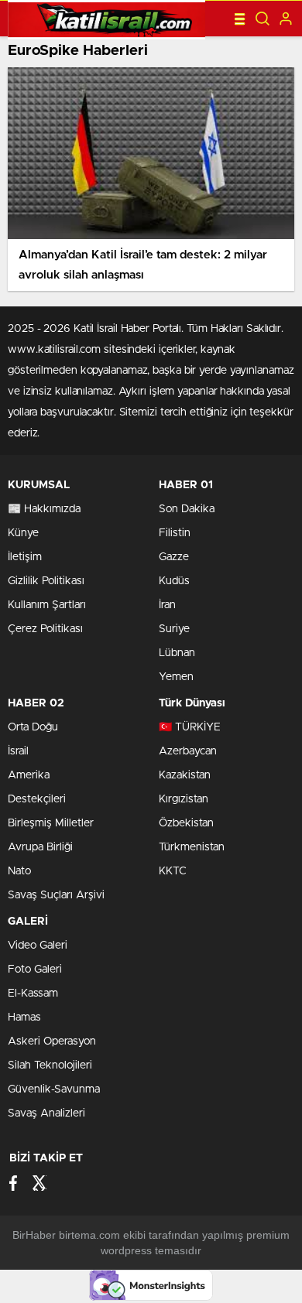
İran (167, 605)
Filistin (174, 533)
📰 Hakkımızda (44, 509)
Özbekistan (186, 823)
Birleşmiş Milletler (51, 823)
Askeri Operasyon (52, 1041)
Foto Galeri (35, 969)
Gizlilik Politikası (46, 581)
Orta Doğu (33, 727)
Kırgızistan (183, 799)
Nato (19, 871)
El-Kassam (33, 993)
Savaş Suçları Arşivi (56, 895)
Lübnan (177, 653)
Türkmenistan (192, 847)
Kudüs (174, 581)
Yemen (176, 677)
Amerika (29, 775)
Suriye (174, 629)
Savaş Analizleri (46, 1113)
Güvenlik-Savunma (54, 1089)
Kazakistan (185, 775)
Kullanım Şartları (47, 605)
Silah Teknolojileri (50, 1065)
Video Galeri (37, 945)
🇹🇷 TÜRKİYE (190, 727)
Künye (23, 533)
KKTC (173, 871)
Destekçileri (37, 799)
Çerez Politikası (45, 629)
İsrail (18, 751)
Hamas (24, 1017)
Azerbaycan (188, 751)
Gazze (174, 557)
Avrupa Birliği (40, 847)
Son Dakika (186, 509)
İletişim (25, 557)
